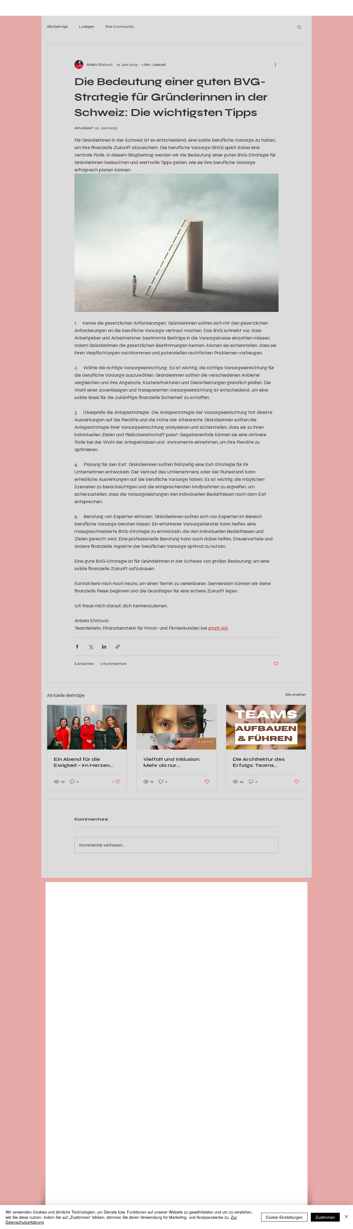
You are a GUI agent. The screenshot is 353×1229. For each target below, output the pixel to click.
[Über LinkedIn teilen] (104, 646)
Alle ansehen (295, 694)
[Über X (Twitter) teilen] (90, 646)
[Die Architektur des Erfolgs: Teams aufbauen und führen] (266, 727)
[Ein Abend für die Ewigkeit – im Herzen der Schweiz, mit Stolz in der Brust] (87, 727)
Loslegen (86, 26)
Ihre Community (119, 26)
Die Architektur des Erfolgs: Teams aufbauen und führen (261, 762)
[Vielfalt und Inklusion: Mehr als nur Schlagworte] (176, 727)
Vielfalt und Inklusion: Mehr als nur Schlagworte (171, 762)
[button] (299, 27)
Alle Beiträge (57, 26)
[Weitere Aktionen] (275, 64)
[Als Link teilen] (117, 646)
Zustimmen (325, 1217)
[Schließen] (346, 1217)
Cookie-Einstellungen (284, 1217)
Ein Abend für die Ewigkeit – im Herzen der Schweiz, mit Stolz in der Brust (86, 762)
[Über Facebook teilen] (77, 646)
